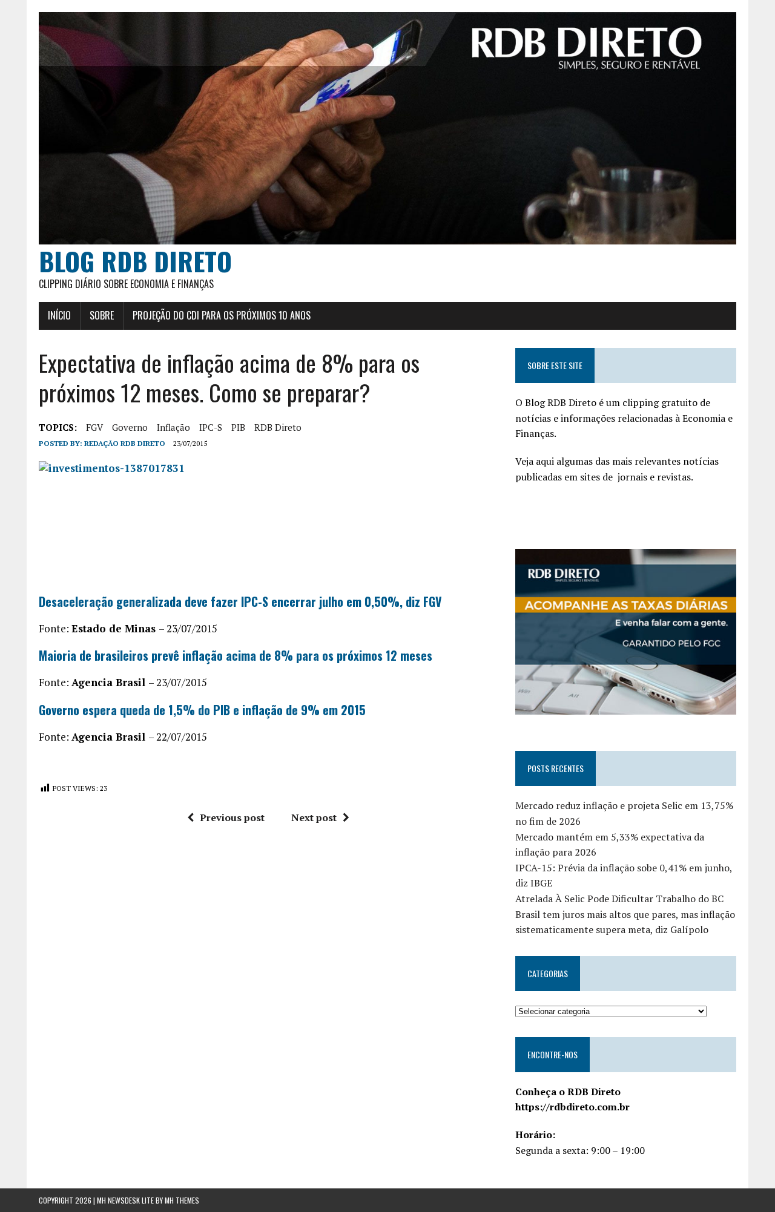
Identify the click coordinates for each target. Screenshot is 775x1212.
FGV (94, 427)
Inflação (173, 427)
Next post (314, 817)
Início (59, 315)
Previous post (232, 817)
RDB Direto (278, 427)
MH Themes (182, 1200)
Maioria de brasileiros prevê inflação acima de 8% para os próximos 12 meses (235, 655)
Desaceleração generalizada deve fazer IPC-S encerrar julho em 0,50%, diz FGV (240, 601)
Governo (130, 427)
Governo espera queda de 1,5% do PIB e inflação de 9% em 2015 (202, 710)
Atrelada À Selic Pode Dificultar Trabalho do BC (619, 898)
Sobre (102, 315)
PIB (238, 427)
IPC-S (210, 427)
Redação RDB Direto (124, 443)
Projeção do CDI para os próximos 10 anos (222, 315)
